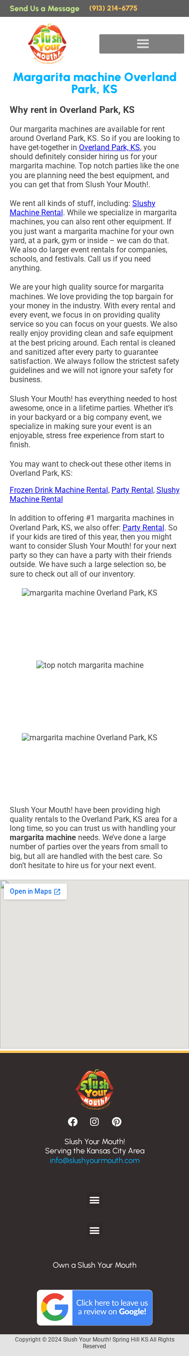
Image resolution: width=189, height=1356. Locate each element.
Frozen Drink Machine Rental (59, 490)
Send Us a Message (44, 8)
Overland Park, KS (109, 147)
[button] (95, 1200)
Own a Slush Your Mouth (95, 1265)
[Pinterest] (116, 1122)
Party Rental (132, 490)
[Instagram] (94, 1122)
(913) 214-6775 (113, 8)
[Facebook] (72, 1122)
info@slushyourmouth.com (95, 1160)
